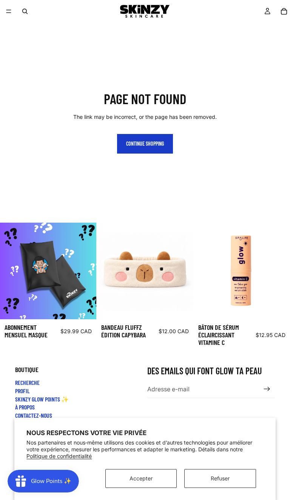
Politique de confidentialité (59, 456)
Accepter (141, 478)
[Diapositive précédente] (108, 271)
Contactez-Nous (33, 415)
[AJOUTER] (85, 307)
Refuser (220, 478)
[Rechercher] (25, 11)
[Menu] (8, 11)
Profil (22, 390)
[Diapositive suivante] (182, 271)
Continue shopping (145, 143)
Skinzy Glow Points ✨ (42, 399)
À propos (25, 407)
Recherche (27, 382)
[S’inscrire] (267, 389)
